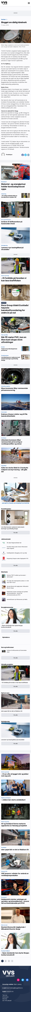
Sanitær (3, 19)
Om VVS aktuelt (6, 1000)
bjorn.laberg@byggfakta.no (15, 988)
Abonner (4, 998)
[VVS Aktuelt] (4, 3)
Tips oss (4, 995)
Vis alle (15, 532)
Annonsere (5, 997)
